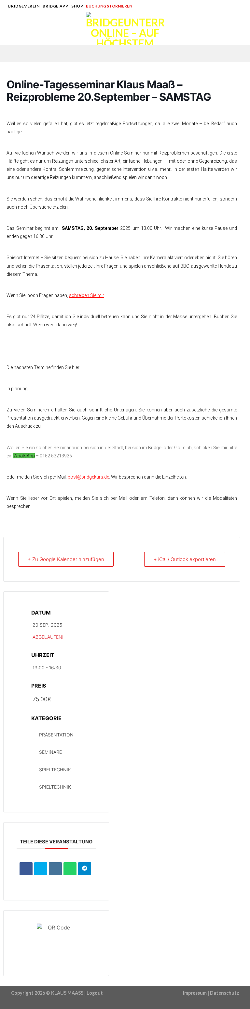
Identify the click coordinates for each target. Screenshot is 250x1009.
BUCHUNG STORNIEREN (109, 6)
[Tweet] (40, 868)
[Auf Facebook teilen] (26, 868)
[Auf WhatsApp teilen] (69, 868)
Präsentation (56, 734)
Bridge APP (55, 6)
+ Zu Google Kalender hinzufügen (66, 559)
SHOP (77, 6)
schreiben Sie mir (86, 295)
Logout (95, 993)
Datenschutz (224, 993)
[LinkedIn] (55, 868)
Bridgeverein (23, 6)
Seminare (50, 752)
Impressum (195, 993)
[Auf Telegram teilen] (84, 868)
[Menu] (9, 28)
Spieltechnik (55, 769)
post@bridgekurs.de (88, 477)
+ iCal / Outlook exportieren (185, 559)
